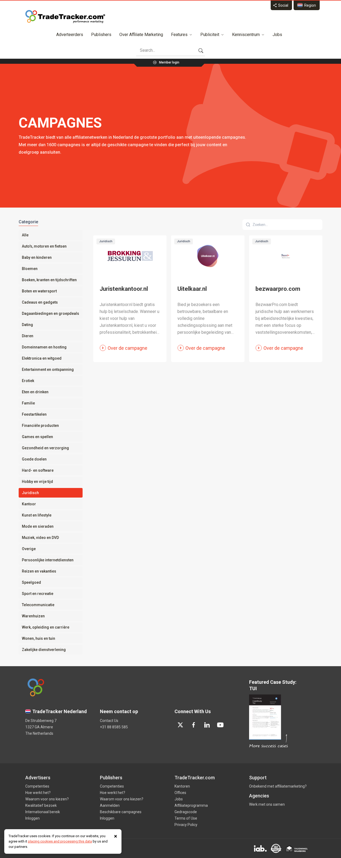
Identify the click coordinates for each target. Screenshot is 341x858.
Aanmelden (110, 805)
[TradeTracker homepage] (65, 16)
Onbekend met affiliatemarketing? (278, 786)
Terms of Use (185, 818)
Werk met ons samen (267, 804)
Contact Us (109, 720)
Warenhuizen (33, 616)
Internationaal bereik (42, 812)
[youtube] (220, 725)
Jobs (277, 34)
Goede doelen (34, 459)
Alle (25, 235)
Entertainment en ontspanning (48, 369)
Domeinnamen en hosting (44, 347)
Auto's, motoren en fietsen (44, 246)
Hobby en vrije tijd (37, 481)
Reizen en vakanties (39, 571)
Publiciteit (209, 34)
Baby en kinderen (37, 257)
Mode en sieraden (38, 526)
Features (179, 34)
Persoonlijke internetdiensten (48, 560)
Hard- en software (38, 470)
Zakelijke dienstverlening (44, 650)
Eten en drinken (35, 392)
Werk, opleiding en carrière (45, 627)
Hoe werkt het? (38, 793)
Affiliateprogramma (191, 805)
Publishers (101, 34)
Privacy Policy (185, 825)
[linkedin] (207, 725)
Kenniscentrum (246, 34)
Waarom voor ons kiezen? (47, 799)
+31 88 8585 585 (114, 727)
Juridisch (30, 493)
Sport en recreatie (37, 593)
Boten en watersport (39, 291)
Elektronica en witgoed (42, 358)
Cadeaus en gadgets (40, 302)
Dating (27, 325)
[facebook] (193, 725)
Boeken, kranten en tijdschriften (49, 280)
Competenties (37, 786)
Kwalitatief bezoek (41, 805)
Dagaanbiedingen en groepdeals (50, 313)
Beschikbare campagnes (120, 812)
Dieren (27, 336)
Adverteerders (69, 34)
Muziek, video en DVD (40, 537)
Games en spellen (37, 437)
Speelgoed (31, 582)
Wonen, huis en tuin (38, 638)
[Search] (201, 50)
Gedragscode (185, 812)
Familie (28, 403)
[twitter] (180, 725)
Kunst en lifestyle (36, 515)
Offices (180, 793)
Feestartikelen (34, 414)
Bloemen (30, 269)
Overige (29, 549)
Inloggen (32, 818)
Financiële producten (40, 425)
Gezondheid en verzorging (45, 448)
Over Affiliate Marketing (141, 34)
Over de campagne (127, 348)
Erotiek (28, 381)
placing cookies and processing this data (60, 841)
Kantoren (182, 786)
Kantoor (29, 504)
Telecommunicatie (38, 605)
